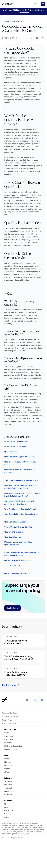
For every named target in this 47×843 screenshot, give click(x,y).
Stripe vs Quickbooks (12, 565)
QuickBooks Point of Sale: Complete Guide (21, 514)
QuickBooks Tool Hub (12, 537)
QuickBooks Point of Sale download (18, 560)
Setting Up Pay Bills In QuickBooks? (18, 527)
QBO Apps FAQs (10, 452)
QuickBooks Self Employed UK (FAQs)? (19, 457)
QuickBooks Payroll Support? (15, 522)
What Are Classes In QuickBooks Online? (20, 509)
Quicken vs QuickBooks (13, 532)
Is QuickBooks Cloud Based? (15, 447)
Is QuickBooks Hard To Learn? (16, 442)
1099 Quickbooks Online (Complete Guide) (21, 480)
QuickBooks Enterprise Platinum (17, 573)
